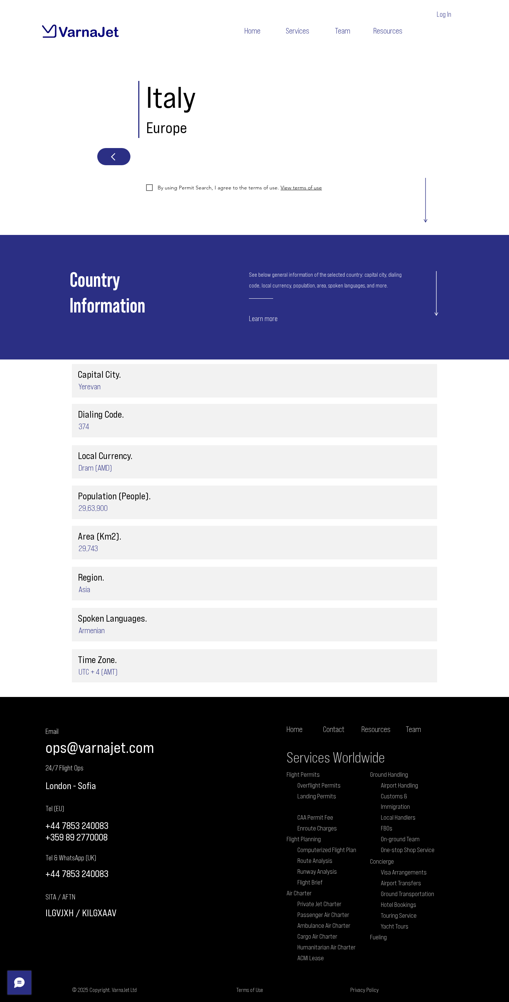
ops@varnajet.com (99, 747)
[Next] (113, 156)
